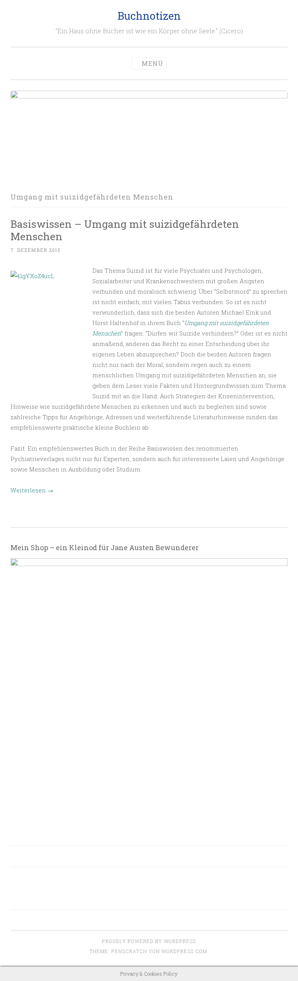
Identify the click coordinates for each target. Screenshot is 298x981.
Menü (152, 63)
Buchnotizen (149, 15)
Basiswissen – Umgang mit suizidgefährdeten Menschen (124, 230)
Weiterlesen (31, 490)
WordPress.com (184, 951)
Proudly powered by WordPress (149, 941)
